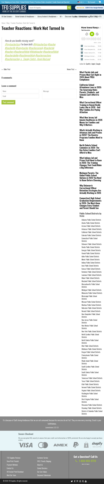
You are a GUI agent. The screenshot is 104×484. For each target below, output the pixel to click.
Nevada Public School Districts (91, 311)
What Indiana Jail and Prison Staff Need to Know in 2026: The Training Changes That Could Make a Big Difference (91, 162)
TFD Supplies (12, 481)
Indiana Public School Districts (91, 262)
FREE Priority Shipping (44, 461)
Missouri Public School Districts (91, 301)
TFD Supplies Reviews (13, 457)
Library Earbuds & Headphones (47, 16)
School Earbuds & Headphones (24, 16)
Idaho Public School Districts (90, 256)
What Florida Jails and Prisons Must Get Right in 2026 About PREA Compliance (90, 75)
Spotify (88, 63)
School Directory (42, 468)
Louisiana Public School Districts (91, 275)
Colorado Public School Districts (91, 235)
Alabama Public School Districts (91, 219)
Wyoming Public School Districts (92, 408)
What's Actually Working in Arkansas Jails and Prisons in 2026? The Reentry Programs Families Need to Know (91, 134)
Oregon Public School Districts (91, 352)
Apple (93, 63)
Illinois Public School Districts (91, 259)
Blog (7, 23)
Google (98, 63)
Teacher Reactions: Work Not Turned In (33, 28)
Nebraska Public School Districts (92, 308)
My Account (91, 2)
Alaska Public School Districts (91, 223)
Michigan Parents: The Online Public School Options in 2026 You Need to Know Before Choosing (90, 176)
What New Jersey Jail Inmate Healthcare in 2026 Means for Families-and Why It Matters (91, 121)
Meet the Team (11, 475)
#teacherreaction (12, 59)
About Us (40, 464)
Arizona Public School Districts (91, 226)
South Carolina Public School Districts (90, 368)
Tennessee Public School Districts (92, 378)
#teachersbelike (12, 55)
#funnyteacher (22, 48)
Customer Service (42, 457)
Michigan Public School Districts (91, 290)
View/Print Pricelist (13, 461)
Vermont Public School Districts (91, 387)
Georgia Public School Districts (91, 250)
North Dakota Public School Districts (90, 341)
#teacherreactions (43, 55)
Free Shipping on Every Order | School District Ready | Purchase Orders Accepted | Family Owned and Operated (35, 2)
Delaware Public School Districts (92, 244)
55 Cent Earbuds (7, 16)
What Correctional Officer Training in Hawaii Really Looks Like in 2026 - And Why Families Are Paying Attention (91, 107)
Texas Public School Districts (91, 381)
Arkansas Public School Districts (92, 229)
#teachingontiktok (27, 55)
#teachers (9, 51)
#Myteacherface (40, 44)
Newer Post (70, 69)
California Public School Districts (92, 232)
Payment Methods (12, 464)
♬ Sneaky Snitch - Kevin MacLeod (35, 59)
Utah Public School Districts (90, 384)
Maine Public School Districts (91, 278)
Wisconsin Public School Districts (92, 405)
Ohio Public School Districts (90, 346)
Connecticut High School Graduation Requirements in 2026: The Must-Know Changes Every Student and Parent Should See (90, 203)
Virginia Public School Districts (91, 390)
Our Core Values (42, 471)
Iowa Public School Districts (90, 265)
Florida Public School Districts (91, 247)
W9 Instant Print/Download (15, 471)
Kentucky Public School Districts (92, 272)
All (61, 16)
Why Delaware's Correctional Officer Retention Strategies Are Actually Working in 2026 (90, 189)
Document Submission (44, 475)
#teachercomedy (36, 48)
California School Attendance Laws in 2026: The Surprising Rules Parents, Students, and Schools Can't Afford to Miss (91, 91)
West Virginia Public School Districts (90, 400)
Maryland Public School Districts (91, 281)
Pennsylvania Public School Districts (90, 356)
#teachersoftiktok (21, 51)
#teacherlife (10, 48)
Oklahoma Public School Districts (92, 349)
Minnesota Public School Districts (92, 293)
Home (3, 23)
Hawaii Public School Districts (91, 253)
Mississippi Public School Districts (89, 297)
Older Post (7, 69)
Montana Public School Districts (91, 305)
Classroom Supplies (71, 16)
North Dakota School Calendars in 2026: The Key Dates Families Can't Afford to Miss (90, 149)
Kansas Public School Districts (91, 268)
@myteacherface (12, 44)
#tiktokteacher (36, 51)
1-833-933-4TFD (96, 16)
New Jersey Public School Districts (89, 321)
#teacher (52, 44)
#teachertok (49, 48)
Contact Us (10, 468)
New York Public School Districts (92, 331)
